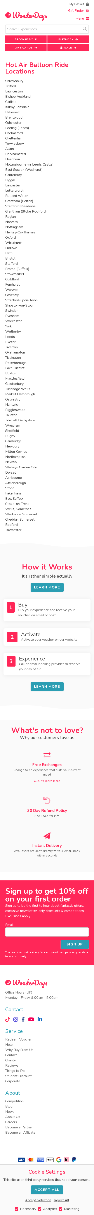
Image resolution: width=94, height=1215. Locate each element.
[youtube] (31, 1019)
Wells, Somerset (18, 509)
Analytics (50, 1209)
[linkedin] (40, 1019)
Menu (79, 18)
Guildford (12, 279)
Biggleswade (15, 409)
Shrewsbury (14, 81)
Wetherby (13, 331)
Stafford (11, 263)
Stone (9, 488)
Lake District (14, 368)
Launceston (14, 91)
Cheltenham (14, 138)
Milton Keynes (16, 451)
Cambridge (13, 441)
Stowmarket (14, 274)
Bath (8, 253)
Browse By (24, 39)
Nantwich (12, 404)
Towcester (13, 530)
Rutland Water (16, 195)
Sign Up (74, 944)
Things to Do (15, 1070)
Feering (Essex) (17, 128)
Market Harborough (20, 394)
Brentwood (14, 117)
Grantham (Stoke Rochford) (26, 211)
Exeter (10, 342)
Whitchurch (13, 242)
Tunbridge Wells (17, 389)
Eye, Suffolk (14, 498)
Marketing (71, 1209)
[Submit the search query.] (85, 29)
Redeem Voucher (18, 1039)
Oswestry (12, 399)
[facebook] (23, 1019)
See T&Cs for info (47, 816)
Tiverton (11, 347)
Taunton (11, 415)
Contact (11, 1055)
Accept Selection (38, 1200)
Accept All (47, 1189)
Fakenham (13, 493)
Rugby (10, 436)
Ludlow (11, 248)
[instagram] (15, 1019)
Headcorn (12, 159)
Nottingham (14, 227)
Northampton (15, 456)
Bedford (11, 524)
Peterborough (15, 362)
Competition (14, 1101)
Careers (11, 1122)
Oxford (10, 237)
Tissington (13, 357)
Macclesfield (14, 378)
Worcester (13, 321)
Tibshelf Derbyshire (20, 420)
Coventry (12, 295)
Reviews (12, 1065)
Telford (10, 86)
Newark (11, 462)
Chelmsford (14, 133)
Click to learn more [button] (47, 781)
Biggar (10, 180)
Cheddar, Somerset (20, 519)
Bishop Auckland (18, 96)
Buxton (10, 373)
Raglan (10, 216)
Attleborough (15, 483)
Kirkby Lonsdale (17, 107)
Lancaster (12, 185)
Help (9, 1044)
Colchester (13, 122)
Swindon (11, 310)
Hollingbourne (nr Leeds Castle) (29, 164)
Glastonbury (14, 383)
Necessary (28, 1209)
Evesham (12, 315)
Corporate (12, 1081)
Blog (8, 1106)
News (9, 1111)
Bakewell (12, 112)
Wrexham (12, 425)
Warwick (12, 289)
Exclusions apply (17, 916)
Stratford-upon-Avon (21, 300)
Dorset (10, 472)
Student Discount (18, 1076)
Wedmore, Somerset (21, 514)
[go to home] (26, 16)
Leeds (10, 336)
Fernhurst (12, 284)
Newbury (12, 446)
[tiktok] (7, 1019)
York (8, 326)
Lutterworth (14, 190)
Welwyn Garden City (21, 467)
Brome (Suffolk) (17, 268)
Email (9, 924)
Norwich (11, 222)
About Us (12, 1116)
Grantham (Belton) (19, 201)
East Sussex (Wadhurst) (24, 169)
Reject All (61, 1200)
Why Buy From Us (19, 1049)
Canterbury (13, 175)
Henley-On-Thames (20, 232)
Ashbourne (13, 477)
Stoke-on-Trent (17, 503)
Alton (9, 148)
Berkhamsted (15, 154)
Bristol (10, 258)
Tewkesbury (14, 143)
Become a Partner (19, 1127)
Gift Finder (76, 10)
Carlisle (10, 101)
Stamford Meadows (20, 206)
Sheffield (12, 430)
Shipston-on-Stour (19, 305)
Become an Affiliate (20, 1132)
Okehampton (15, 352)
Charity (10, 1060)
